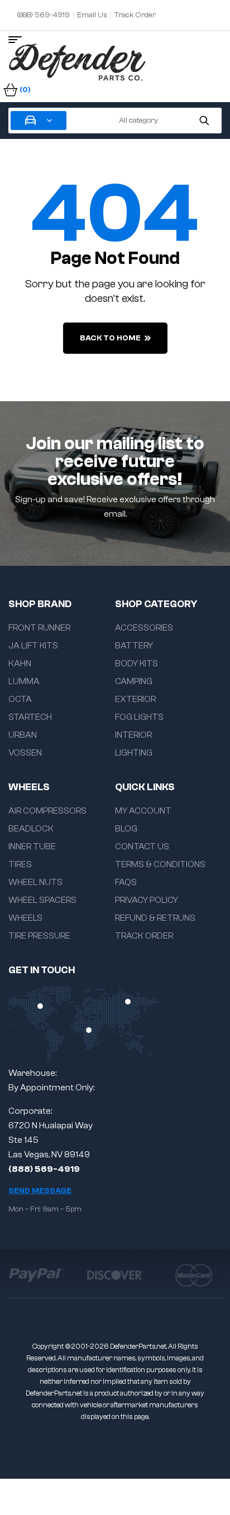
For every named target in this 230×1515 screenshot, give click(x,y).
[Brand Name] (36, 1275)
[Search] (204, 120)
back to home (110, 338)
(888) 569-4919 (44, 1169)
